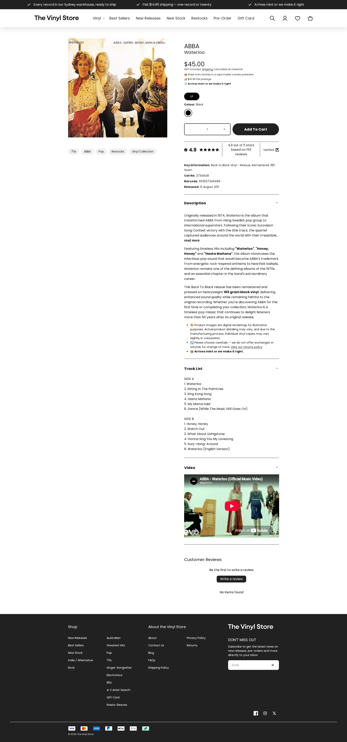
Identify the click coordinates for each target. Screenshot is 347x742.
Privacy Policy (196, 638)
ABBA (87, 151)
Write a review (231, 579)
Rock (71, 668)
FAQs (151, 660)
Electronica (114, 675)
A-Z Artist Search (118, 690)
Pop (101, 151)
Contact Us (156, 645)
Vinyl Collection (142, 151)
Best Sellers (76, 645)
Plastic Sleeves (117, 705)
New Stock (75, 653)
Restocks (118, 151)
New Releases (77, 638)
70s (73, 151)
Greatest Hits (116, 645)
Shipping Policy (158, 668)
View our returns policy (246, 347)
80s (109, 683)
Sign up (272, 665)
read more (192, 240)
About (152, 638)
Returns (192, 645)
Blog (151, 653)
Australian (113, 638)
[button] (98, 18)
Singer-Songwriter (119, 668)
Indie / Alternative (80, 660)
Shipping (207, 69)
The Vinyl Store (85, 734)
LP (191, 96)
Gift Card (113, 697)
